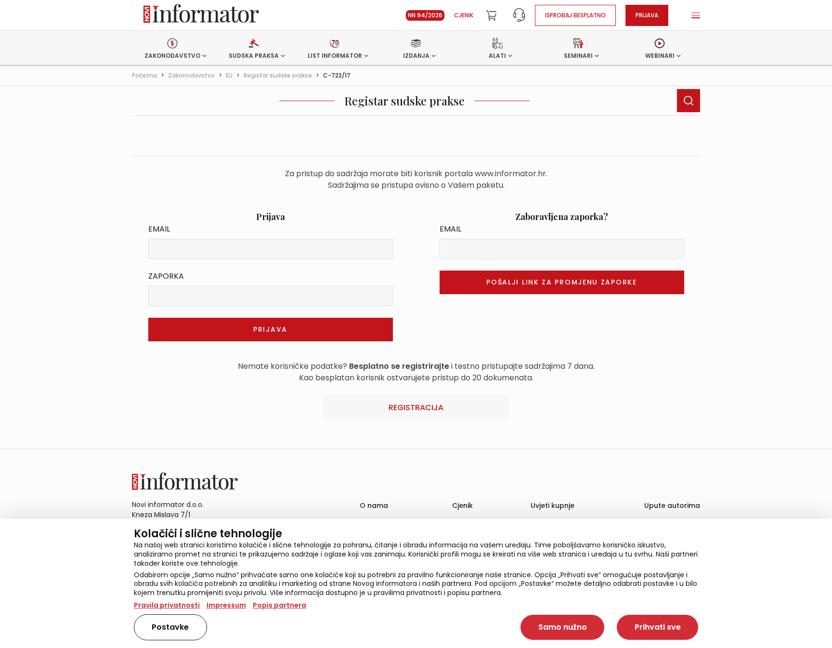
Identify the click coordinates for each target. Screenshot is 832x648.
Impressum (226, 605)
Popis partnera (279, 605)
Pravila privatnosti (167, 605)
